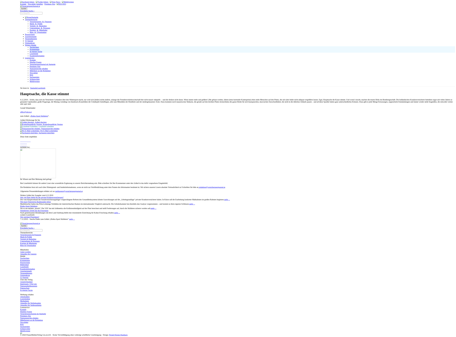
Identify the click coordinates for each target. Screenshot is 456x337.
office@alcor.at (26, 112)
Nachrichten (34, 47)
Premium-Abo (49, 4)
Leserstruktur (25, 299)
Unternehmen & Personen (40, 28)
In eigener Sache (36, 52)
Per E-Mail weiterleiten (48, 131)
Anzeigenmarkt (30, 37)
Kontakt (23, 4)
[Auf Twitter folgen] (42, 2)
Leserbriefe (34, 54)
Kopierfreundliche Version (52, 124)
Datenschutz (24, 288)
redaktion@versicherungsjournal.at (211, 187)
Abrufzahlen (25, 297)
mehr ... (227, 200)
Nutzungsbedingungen (28, 286)
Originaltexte (30, 43)
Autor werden (25, 252)
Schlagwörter (35, 79)
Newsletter (32, 4)
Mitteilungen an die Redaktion (31, 320)
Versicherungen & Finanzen (41, 22)
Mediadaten (24, 301)
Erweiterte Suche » (27, 11)
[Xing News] (55, 2)
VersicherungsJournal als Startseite (42, 64)
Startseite (34, 17)
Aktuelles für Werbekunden (30, 303)
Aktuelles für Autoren (28, 254)
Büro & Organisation (38, 32)
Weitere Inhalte (30, 45)
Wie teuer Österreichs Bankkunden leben (35, 202)
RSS (64, 4)
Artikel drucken (40, 122)
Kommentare (34, 49)
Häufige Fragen (35, 62)
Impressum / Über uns (28, 284)
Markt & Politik (36, 24)
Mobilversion (35, 81)
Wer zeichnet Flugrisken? (29, 217)
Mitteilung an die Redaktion (40, 71)
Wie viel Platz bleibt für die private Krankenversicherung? (42, 197)
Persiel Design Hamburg (118, 335)
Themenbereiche (31, 20)
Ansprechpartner (26, 282)
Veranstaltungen (31, 39)
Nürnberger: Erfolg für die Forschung (34, 211)
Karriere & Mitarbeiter (38, 30)
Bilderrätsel (24, 265)
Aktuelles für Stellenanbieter (30, 305)
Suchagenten (34, 77)
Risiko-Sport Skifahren (39, 116)
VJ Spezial (29, 41)
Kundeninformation (37, 56)
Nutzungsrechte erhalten (39, 69)
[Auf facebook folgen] (27, 2)
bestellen (39, 4)
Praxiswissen (30, 34)
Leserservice (29, 58)
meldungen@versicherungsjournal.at (69, 191)
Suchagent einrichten (46, 133)
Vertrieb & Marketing (38, 26)
